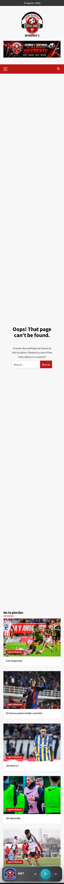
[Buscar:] (26, 364)
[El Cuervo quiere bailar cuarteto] (32, 690)
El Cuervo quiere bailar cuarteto (24, 713)
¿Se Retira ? (12, 766)
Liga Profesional (15, 652)
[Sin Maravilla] (32, 795)
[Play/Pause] (46, 874)
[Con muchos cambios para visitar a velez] (32, 848)
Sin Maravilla (13, 818)
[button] (6, 68)
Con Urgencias (14, 661)
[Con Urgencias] (32, 637)
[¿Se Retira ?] (32, 742)
